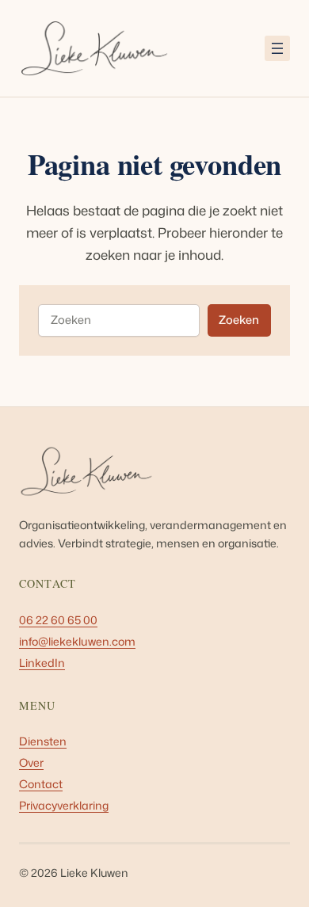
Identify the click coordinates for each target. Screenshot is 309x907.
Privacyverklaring (64, 806)
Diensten (43, 741)
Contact (41, 784)
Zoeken (239, 319)
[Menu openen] (277, 48)
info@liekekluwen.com (77, 642)
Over (31, 763)
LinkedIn (42, 663)
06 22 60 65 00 (58, 620)
